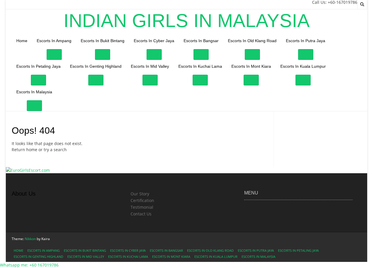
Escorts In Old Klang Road (252, 40)
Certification (142, 200)
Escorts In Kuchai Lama (200, 66)
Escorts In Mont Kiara (251, 66)
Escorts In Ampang (54, 40)
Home (21, 40)
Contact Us (141, 214)
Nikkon (30, 238)
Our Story (140, 193)
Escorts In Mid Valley (150, 66)
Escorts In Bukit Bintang (102, 40)
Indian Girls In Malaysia (187, 20)
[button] (29, 265)
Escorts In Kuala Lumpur (303, 66)
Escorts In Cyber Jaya (154, 40)
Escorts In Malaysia (34, 92)
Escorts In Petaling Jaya (38, 66)
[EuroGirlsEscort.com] (28, 170)
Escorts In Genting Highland (96, 66)
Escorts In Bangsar (201, 40)
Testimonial (142, 207)
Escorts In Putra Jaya (305, 40)
